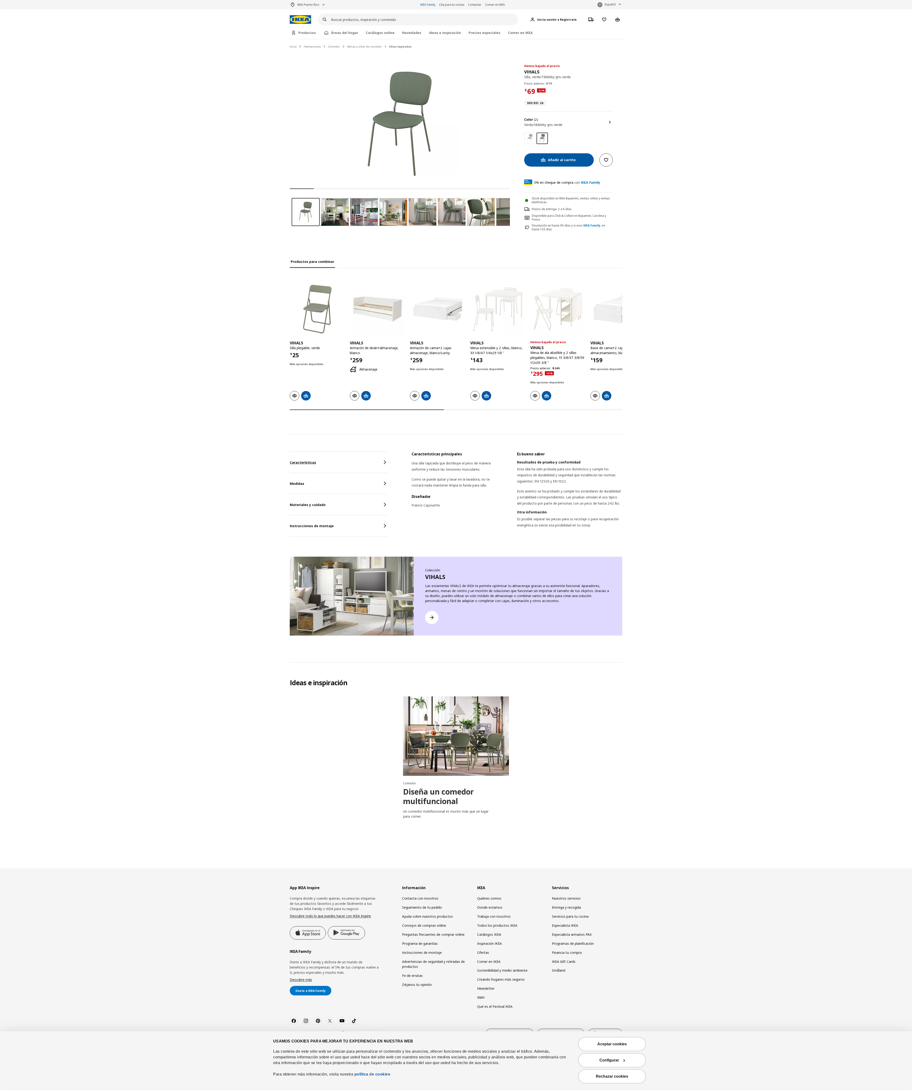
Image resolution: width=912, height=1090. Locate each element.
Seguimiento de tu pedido (422, 907)
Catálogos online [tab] (380, 32)
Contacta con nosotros (420, 898)
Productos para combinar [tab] (312, 261)
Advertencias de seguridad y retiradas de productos (433, 964)
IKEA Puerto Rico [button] (308, 5)
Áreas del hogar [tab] (344, 32)
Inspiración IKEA (489, 943)
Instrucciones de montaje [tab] (312, 526)
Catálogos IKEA (489, 934)
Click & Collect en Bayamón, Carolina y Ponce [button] (569, 218)
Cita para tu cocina (451, 5)
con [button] (567, 182)
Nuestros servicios (566, 898)
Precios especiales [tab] (484, 32)
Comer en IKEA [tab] (520, 32)
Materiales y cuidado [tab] (308, 504)
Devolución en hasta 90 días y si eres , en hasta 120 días (568, 228)
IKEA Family (427, 5)
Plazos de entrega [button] (544, 209)
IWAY (481, 997)
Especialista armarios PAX (572, 934)
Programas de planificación (573, 943)
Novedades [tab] (411, 32)
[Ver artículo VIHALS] (317, 309)
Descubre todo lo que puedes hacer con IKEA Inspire (330, 916)
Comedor (334, 46)
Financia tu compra (567, 952)
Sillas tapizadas (400, 46)
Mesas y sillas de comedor (364, 46)
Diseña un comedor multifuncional (438, 796)
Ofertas (483, 952)
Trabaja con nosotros (494, 916)
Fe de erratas (412, 975)
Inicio (293, 46)
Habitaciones (312, 46)
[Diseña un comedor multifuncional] (456, 736)
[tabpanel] (517, 496)
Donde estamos (489, 907)
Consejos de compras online (424, 925)
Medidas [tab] (297, 483)
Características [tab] (303, 462)
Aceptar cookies (612, 1044)
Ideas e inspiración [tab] (445, 32)
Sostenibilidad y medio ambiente (502, 970)
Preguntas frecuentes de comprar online (433, 934)
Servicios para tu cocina (570, 916)
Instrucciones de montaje (422, 952)
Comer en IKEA (495, 5)
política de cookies (371, 1074)
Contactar (474, 5)
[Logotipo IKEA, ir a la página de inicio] (300, 19)
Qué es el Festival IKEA (495, 1006)
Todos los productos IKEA (497, 925)
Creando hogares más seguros (501, 979)
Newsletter (485, 988)
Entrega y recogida (566, 907)
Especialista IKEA (565, 925)
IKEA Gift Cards (563, 961)
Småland (558, 970)
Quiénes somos (489, 898)
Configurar (609, 1060)
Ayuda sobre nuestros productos (427, 916)
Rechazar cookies (612, 1076)
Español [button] (610, 4)
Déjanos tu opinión (417, 984)
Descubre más (301, 979)
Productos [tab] (307, 32)
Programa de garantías (420, 943)
